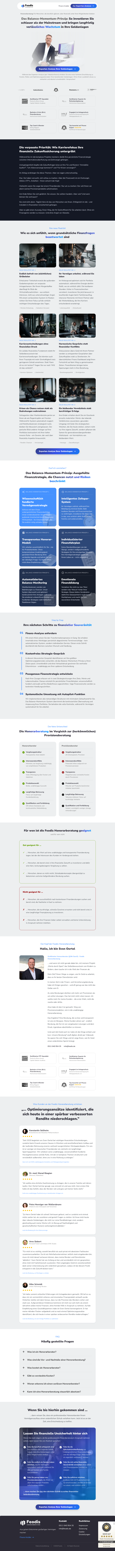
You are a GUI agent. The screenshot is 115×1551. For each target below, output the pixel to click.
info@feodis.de (69, 1046)
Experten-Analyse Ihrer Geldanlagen (57, 69)
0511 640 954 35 (54, 1046)
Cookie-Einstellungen (84, 1533)
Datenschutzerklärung (42, 1546)
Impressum (83, 1525)
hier (41, 1491)
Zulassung (83, 1528)
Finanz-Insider (64, 6)
